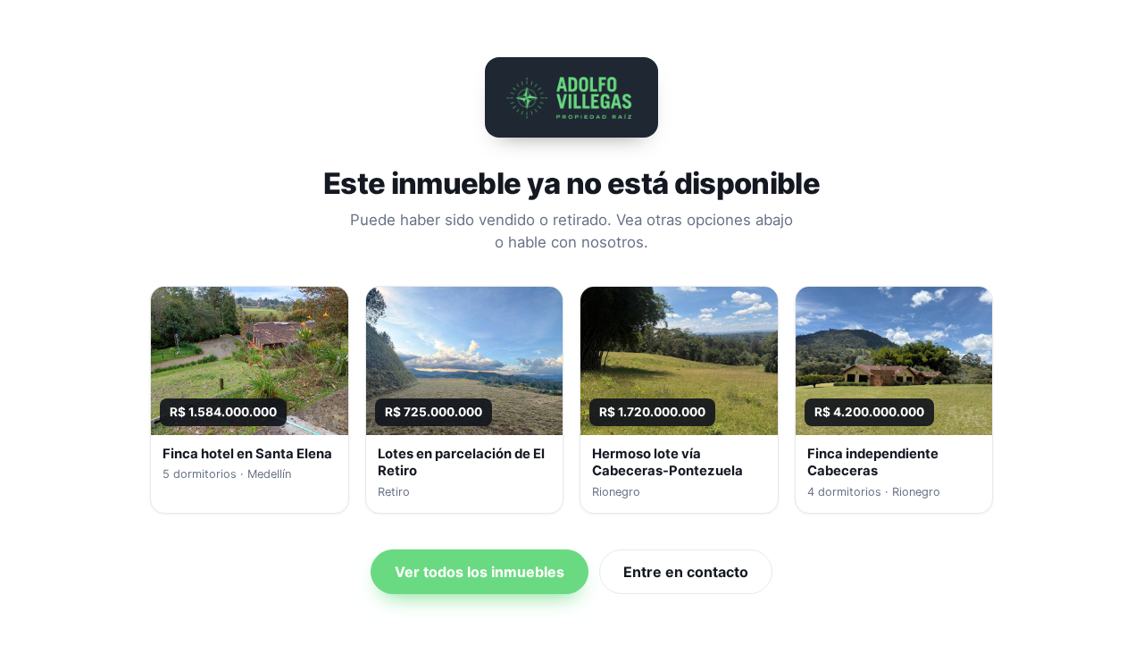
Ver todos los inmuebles (479, 572)
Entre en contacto (685, 572)
